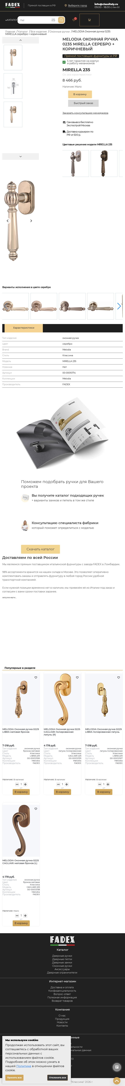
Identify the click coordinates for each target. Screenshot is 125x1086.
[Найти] (61, 20)
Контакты (62, 1025)
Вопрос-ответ (62, 994)
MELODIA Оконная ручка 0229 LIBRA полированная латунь (103, 730)
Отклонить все (57, 1077)
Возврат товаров (62, 1000)
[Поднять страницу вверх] (116, 1080)
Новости (62, 1022)
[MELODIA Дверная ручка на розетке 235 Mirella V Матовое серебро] (72, 306)
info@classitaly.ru (106, 4)
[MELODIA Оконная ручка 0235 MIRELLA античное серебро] (104, 163)
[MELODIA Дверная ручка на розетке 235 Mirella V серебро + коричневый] (100, 306)
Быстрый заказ (83, 103)
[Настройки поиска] (53, 20)
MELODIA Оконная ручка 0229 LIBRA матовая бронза (20, 730)
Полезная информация (62, 997)
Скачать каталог (40, 549)
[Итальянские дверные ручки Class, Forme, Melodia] (12, 5)
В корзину (21, 791)
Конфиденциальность (62, 990)
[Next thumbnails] (20, 156)
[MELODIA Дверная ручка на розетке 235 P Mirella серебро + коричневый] (15, 306)
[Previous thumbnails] (20, 40)
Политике (23, 1066)
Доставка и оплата (62, 987)
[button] (119, 306)
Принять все (14, 1077)
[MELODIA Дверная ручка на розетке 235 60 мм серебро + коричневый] (44, 306)
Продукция (62, 1019)
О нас (62, 1015)
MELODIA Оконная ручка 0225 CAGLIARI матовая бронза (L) (20, 862)
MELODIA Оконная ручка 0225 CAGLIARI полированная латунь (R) (62, 732)
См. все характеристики (76, 74)
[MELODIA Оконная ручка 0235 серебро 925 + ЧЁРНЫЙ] (75, 163)
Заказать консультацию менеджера (85, 113)
